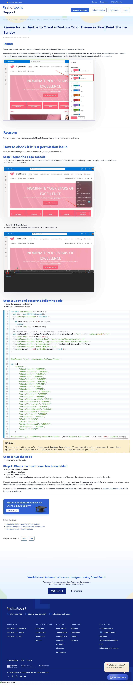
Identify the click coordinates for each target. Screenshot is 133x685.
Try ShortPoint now (15, 2)
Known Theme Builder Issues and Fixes (58, 20)
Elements (60, 648)
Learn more (76, 590)
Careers (74, 636)
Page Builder (61, 628)
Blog (101, 644)
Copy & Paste (61, 636)
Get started (57, 590)
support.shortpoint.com (112, 489)
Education (40, 628)
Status (94, 2)
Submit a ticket (99, 10)
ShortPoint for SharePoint (17, 628)
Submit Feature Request (109, 648)
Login (126, 10)
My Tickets (114, 10)
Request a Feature (80, 10)
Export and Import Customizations (19, 529)
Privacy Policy (12, 660)
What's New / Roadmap (108, 640)
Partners (74, 640)
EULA (30, 660)
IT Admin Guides (109, 632)
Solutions (14, 20)
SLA (22, 660)
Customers (75, 632)
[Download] (62, 326)
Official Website (116, 2)
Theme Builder (62, 632)
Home (5, 20)
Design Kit (60, 644)
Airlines (38, 640)
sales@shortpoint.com (61, 614)
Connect (59, 640)
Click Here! (12, 511)
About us (74, 628)
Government (41, 632)
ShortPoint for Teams (15, 632)
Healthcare (40, 636)
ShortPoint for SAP (14, 636)
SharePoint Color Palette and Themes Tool (22, 524)
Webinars (103, 636)
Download (103, 2)
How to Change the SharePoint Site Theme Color (25, 527)
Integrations (61, 652)
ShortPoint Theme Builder (30, 20)
